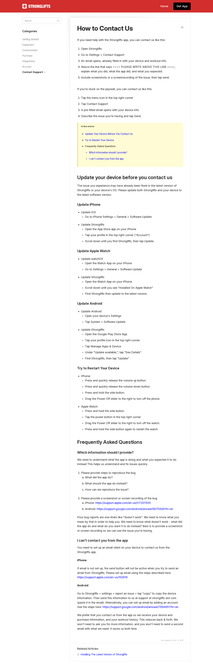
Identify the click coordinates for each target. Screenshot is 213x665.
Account (26, 66)
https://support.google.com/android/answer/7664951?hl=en (140, 607)
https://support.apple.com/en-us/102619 (102, 577)
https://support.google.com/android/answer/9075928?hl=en (135, 509)
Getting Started (30, 39)
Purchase (27, 55)
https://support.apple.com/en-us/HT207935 (123, 502)
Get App (182, 6)
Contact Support (33, 72)
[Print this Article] (182, 27)
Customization (30, 50)
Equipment (28, 44)
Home (164, 6)
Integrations (28, 61)
